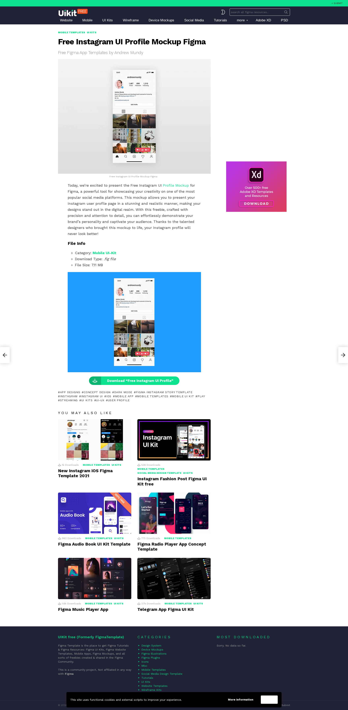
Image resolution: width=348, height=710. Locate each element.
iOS (108, 396)
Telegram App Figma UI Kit (165, 609)
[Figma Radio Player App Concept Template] (174, 513)
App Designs (70, 392)
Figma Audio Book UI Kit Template (94, 544)
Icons (145, 661)
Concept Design (97, 392)
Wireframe (131, 20)
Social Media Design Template (159, 473)
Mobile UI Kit (183, 396)
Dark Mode (123, 392)
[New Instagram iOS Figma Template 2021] (94, 440)
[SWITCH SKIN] (223, 12)
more (241, 20)
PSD (284, 20)
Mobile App (124, 396)
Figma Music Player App (83, 609)
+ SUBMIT (337, 3)
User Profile (119, 400)
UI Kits (107, 20)
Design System (151, 645)
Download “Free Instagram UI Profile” (140, 381)
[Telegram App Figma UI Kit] (174, 578)
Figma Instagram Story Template (164, 392)
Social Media (194, 20)
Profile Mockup (176, 185)
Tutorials (220, 20)
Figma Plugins (150, 657)
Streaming (69, 400)
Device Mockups (161, 20)
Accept (269, 699)
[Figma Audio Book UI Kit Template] (94, 513)
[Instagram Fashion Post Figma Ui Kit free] (174, 440)
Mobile (87, 20)
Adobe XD (263, 20)
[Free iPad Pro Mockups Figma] (5, 355)
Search (286, 12)
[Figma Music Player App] (94, 578)
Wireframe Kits (151, 689)
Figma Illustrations (154, 653)
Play (201, 396)
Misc (144, 665)
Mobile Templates (152, 396)
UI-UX (100, 400)
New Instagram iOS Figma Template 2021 (85, 473)
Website (66, 20)
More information (240, 699)
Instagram (69, 396)
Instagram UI (92, 396)
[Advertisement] (256, 90)
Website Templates (154, 685)
